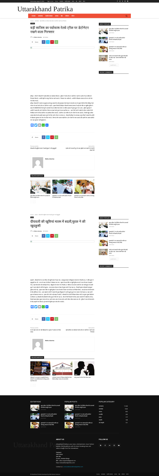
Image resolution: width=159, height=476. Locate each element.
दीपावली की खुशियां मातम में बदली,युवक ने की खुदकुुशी (43, 148)
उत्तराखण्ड (37, 21)
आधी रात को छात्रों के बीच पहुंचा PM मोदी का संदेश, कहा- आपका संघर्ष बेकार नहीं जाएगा (118, 57)
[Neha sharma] (31, 37)
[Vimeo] (125, 1)
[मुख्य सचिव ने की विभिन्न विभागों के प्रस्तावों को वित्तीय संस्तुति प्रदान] (40, 187)
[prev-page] (31, 202)
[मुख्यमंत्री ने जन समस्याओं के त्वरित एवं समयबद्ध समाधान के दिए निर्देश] (84, 187)
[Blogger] (100, 445)
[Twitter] (122, 1)
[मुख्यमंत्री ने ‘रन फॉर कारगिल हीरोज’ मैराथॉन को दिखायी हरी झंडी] (62, 187)
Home (32, 21)
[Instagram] (120, 1)
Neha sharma (38, 37)
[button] (126, 16)
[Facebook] (117, 1)
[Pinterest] (52, 42)
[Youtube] (128, 1)
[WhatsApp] (56, 42)
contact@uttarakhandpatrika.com (73, 467)
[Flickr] (109, 445)
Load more (113, 65)
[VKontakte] (119, 445)
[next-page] (34, 202)
